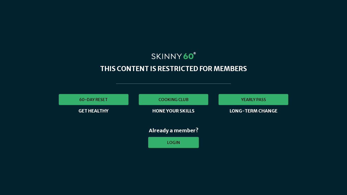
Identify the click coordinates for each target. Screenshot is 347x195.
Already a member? (173, 130)
